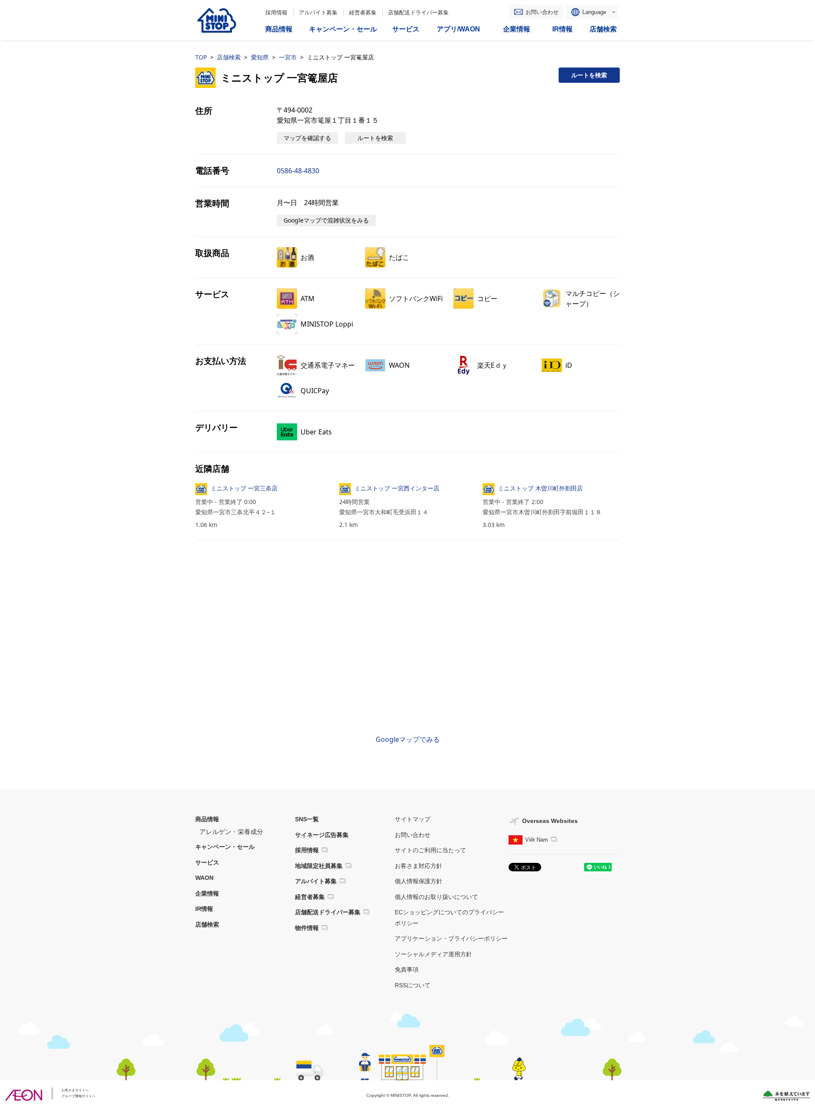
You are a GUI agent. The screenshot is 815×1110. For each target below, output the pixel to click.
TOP (201, 57)
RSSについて (412, 985)
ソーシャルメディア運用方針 (433, 954)
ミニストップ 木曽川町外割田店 (540, 488)
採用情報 (276, 12)
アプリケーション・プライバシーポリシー (451, 938)
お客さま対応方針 (418, 865)
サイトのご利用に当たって (430, 850)
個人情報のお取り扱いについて (436, 896)
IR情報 (204, 908)
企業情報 (207, 893)
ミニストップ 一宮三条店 (244, 488)
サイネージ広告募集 (321, 834)
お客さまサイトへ (75, 1090)
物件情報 (307, 927)
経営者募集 (363, 12)
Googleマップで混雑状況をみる (326, 220)
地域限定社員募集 (319, 865)
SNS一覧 (307, 819)
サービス (207, 862)
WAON (204, 877)
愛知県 (260, 57)
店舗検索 (229, 57)
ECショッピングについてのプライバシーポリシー (449, 918)
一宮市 (288, 57)
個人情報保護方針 (418, 881)
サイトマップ (412, 819)
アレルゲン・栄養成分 (231, 831)
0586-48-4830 (298, 170)
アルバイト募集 (318, 12)
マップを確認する (307, 138)
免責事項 (407, 969)
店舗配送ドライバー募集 (418, 12)
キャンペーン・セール (225, 846)
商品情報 (207, 819)
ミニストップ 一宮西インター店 (396, 488)
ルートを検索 (589, 75)
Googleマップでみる (408, 739)
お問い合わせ (542, 12)
